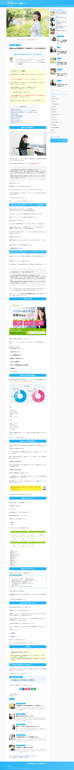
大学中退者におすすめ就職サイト (16, 3)
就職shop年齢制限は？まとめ (16, 121)
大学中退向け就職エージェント (15, 694)
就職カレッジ (13, 636)
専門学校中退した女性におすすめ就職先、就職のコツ (62, 64)
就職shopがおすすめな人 (15, 120)
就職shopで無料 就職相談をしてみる (18, 599)
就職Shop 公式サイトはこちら (17, 248)
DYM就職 (13, 633)
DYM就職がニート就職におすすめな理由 (24, 747)
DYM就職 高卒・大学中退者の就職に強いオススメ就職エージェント (30, 705)
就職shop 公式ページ (33, 293)
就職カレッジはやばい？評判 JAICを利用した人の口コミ (28, 726)
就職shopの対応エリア (15, 118)
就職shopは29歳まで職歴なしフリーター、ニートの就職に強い (23, 110)
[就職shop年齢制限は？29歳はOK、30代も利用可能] (32, 689)
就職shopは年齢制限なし (15, 109)
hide (26, 106)
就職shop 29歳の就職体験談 (16, 117)
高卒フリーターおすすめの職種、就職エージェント (62, 75)
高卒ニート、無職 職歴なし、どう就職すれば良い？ (62, 42)
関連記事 (12, 123)
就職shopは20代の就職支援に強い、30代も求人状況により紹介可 (23, 112)
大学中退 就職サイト (9, 766)
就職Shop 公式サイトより (15, 183)
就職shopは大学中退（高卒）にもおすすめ (19, 652)
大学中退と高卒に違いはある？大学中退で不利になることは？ (24, 755)
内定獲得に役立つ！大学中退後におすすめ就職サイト (24, 680)
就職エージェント (13, 695)
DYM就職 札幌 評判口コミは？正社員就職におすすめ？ (27, 737)
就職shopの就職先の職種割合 (16, 115)
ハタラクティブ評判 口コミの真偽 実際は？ (58, 140)
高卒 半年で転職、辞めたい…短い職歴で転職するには (62, 53)
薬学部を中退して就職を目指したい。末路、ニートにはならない (61, 13)
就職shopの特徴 (14, 113)
